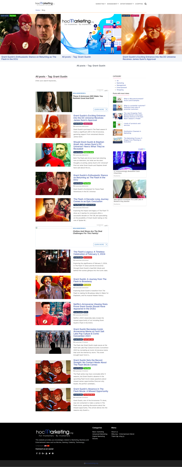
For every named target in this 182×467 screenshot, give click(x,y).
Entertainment (126, 4)
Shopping (139, 4)
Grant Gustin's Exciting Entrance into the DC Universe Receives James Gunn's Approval (88, 58)
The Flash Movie (89, 394)
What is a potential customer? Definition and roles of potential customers (134, 107)
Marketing (100, 4)
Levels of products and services (132, 124)
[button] (45, 446)
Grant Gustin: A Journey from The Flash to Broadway (89, 280)
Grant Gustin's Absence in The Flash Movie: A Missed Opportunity (90, 390)
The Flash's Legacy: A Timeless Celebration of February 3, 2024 (89, 253)
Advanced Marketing (99, 434)
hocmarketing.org (91, 463)
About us (114, 432)
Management (112, 4)
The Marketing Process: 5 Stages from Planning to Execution (133, 140)
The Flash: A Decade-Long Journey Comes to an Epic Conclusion (90, 200)
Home (38, 10)
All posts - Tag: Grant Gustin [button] (15, 57)
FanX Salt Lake (88, 339)
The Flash (87, 183)
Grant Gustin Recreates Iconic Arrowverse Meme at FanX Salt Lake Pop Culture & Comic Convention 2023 (88, 332)
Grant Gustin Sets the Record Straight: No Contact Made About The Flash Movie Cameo (90, 362)
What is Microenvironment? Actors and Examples (133, 99)
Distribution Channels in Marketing (132, 132)
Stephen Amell (88, 152)
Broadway (87, 285)
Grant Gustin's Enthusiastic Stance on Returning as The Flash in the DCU (90, 177)
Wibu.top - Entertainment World (122, 434)
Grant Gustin (78, 123)
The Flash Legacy (79, 205)
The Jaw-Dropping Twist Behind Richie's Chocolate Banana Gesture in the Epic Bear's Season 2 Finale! (133, 115)
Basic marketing (98, 432)
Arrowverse (88, 257)
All (117, 81)
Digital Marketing (98, 436)
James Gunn (88, 123)
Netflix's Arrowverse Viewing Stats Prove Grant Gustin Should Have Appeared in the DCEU (90, 306)
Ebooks (95, 438)
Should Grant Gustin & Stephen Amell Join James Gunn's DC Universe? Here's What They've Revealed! (150, 58)
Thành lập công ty (117, 436)
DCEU (86, 312)
